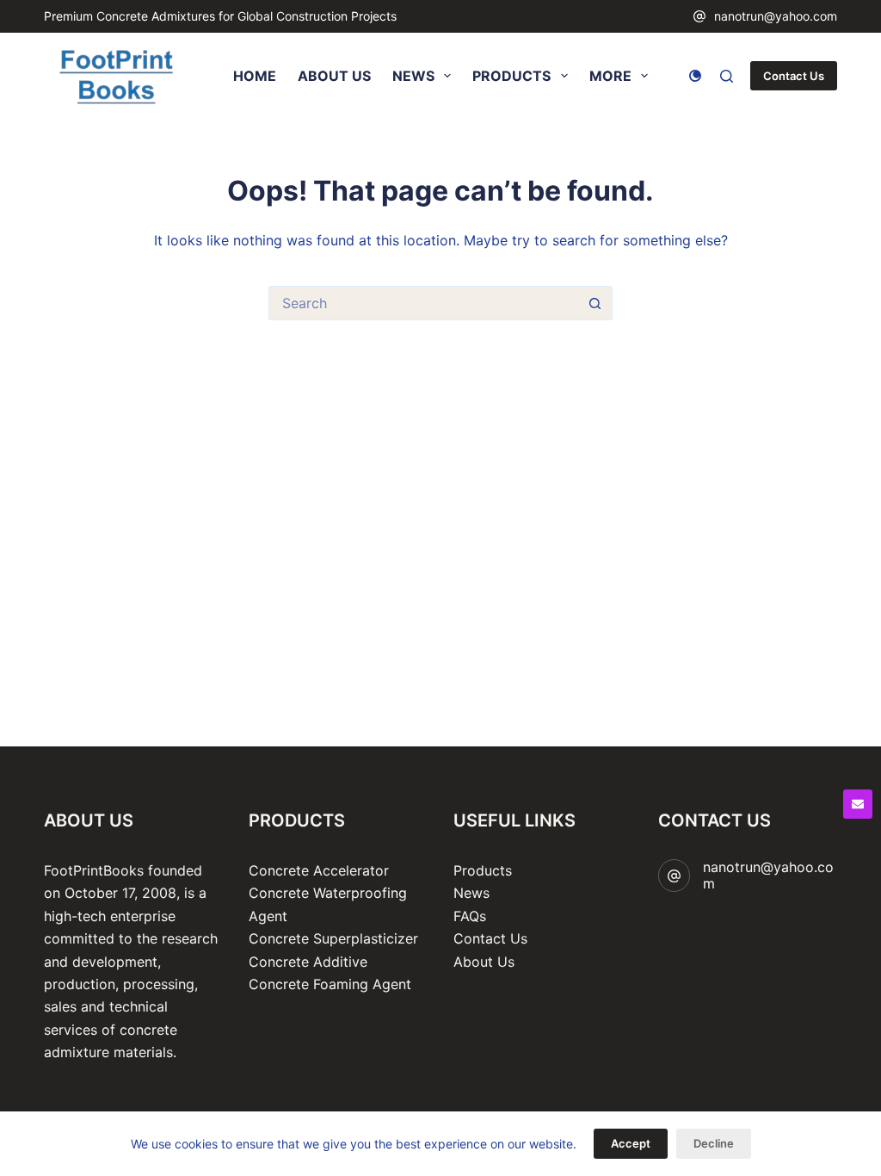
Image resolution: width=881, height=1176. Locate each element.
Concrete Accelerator (319, 870)
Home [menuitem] (254, 75)
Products (482, 870)
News (471, 892)
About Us (483, 961)
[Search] (726, 76)
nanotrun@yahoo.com (775, 16)
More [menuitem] (610, 75)
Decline (713, 1143)
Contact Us (793, 76)
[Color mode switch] (695, 76)
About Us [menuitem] (334, 75)
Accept (630, 1143)
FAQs (469, 916)
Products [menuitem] (511, 75)
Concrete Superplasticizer (333, 938)
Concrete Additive (308, 961)
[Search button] (595, 303)
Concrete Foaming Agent (330, 984)
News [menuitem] (413, 75)
